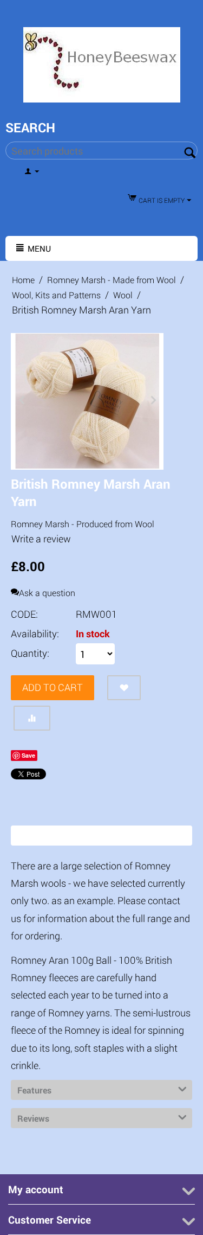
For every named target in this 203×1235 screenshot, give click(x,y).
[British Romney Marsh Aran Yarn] (87, 401)
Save (28, 755)
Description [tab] (39, 835)
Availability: (35, 633)
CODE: (24, 613)
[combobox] (101, 150)
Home (23, 279)
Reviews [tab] (33, 1118)
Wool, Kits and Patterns (56, 294)
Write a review (41, 538)
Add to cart (52, 687)
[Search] (189, 151)
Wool (123, 294)
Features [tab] (34, 1090)
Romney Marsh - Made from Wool (111, 279)
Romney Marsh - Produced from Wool (82, 523)
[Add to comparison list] (32, 718)
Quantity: (30, 653)
